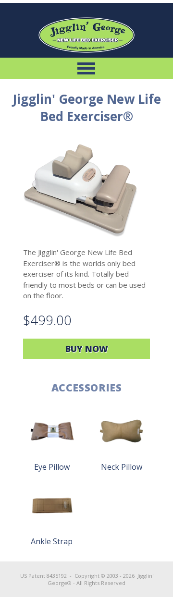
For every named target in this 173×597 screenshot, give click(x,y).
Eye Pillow (52, 467)
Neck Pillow (121, 467)
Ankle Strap (52, 541)
